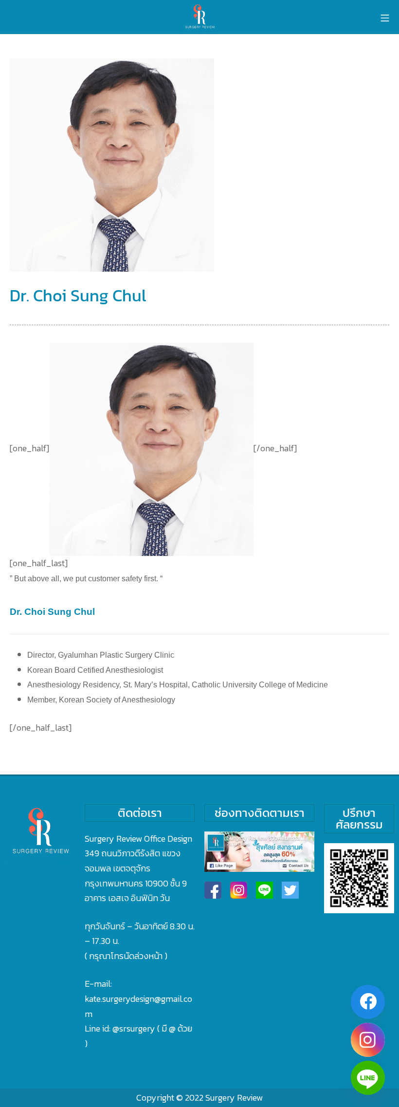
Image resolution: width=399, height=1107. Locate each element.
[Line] (368, 1078)
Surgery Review (234, 1097)
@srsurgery (133, 1028)
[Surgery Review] (199, 17)
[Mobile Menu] (385, 17)
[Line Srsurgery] (264, 890)
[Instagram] (368, 1040)
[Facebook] (368, 1002)
